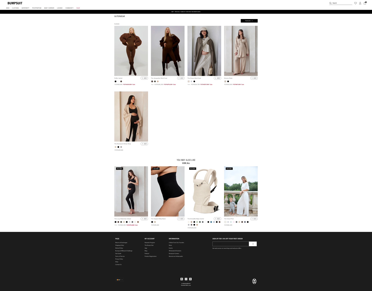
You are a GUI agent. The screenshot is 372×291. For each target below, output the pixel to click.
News (170, 245)
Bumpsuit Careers (174, 253)
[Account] (360, 3)
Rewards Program (150, 242)
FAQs (116, 262)
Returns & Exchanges (121, 242)
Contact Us (118, 264)
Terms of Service (120, 256)
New (7, 8)
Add (145, 78)
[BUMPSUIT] (15, 3)
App (146, 248)
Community (69, 8)
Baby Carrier (49, 8)
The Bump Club (149, 245)
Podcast (147, 253)
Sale (78, 8)
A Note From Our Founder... (177, 242)
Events (171, 248)
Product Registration (151, 256)
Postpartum (36, 8)
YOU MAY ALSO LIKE (186, 160)
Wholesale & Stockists (175, 251)
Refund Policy (119, 248)
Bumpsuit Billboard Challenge (123, 251)
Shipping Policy (119, 245)
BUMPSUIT (187, 283)
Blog (146, 251)
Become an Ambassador (176, 256)
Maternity (25, 8)
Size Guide (118, 253)
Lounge (59, 8)
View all (186, 163)
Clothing (15, 8)
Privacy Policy (119, 259)
